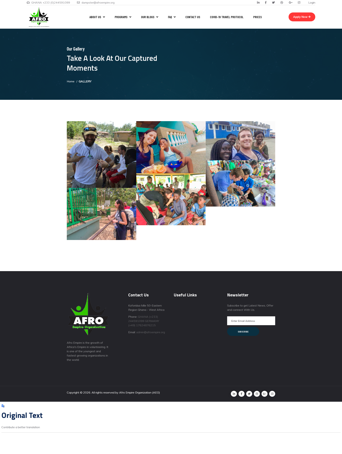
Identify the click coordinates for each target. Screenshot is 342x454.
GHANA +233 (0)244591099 (50, 2)
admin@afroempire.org (150, 332)
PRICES (257, 17)
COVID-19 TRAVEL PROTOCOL (226, 17)
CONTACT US (192, 17)
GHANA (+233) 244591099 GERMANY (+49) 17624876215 (143, 321)
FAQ (170, 17)
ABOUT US (95, 17)
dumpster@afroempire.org (98, 2)
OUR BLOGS (147, 17)
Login (311, 2)
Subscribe (243, 331)
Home (70, 81)
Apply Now (300, 17)
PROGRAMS (121, 17)
